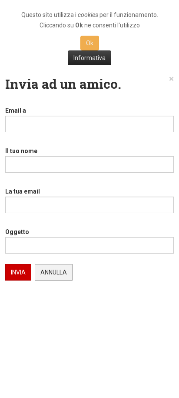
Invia (18, 272)
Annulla (53, 272)
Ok (89, 43)
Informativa (89, 57)
